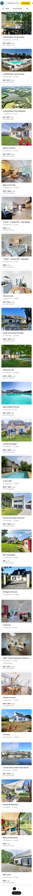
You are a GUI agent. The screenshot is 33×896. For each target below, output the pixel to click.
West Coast (7, 875)
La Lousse (6, 734)
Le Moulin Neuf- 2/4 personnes (13, 37)
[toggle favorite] (30, 14)
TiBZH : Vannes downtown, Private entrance (16, 658)
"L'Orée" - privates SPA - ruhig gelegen (16, 222)
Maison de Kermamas (10, 838)
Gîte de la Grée (8, 296)
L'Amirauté (6, 625)
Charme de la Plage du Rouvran (14, 518)
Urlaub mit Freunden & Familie (13, 333)
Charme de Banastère (10, 804)
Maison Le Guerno (9, 148)
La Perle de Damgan (10, 444)
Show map (16, 893)
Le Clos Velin (7, 481)
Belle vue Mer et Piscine (11, 407)
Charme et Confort (9, 697)
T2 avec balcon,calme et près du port (16, 767)
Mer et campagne (9, 555)
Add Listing (25, 3)
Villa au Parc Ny (8, 370)
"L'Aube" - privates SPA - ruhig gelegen (16, 259)
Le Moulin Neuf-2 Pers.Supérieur (14, 111)
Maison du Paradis (9, 185)
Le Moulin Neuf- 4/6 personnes (13, 74)
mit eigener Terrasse (10, 592)
